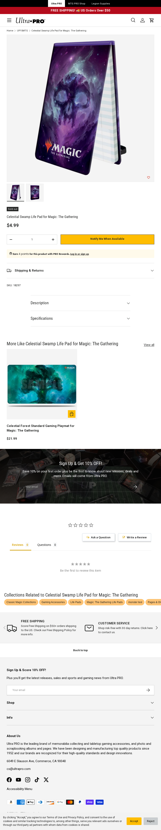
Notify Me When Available (107, 238)
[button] (151, 20)
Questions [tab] (44, 545)
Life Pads (75, 602)
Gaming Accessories (53, 602)
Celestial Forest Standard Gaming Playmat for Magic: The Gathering (40, 428)
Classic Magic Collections (21, 602)
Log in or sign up (79, 254)
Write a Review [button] (137, 537)
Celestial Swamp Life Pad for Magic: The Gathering (58, 31)
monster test (135, 602)
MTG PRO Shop (76, 3)
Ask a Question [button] (100, 537)
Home (10, 31)
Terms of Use (54, 817)
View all (149, 345)
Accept (134, 821)
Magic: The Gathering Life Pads (105, 602)
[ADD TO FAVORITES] (148, 177)
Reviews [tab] (17, 545)
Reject (151, 821)
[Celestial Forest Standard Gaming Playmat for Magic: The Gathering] (42, 384)
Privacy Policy (76, 817)
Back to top (80, 650)
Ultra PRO (56, 3)
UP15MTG (22, 31)
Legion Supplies (101, 3)
